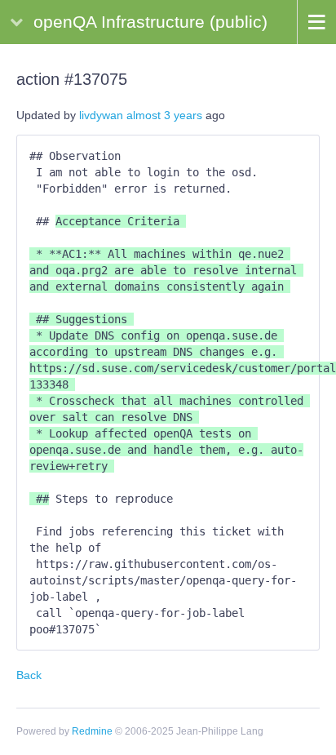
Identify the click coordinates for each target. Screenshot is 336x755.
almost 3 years (164, 115)
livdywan (101, 115)
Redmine (92, 731)
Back (29, 675)
